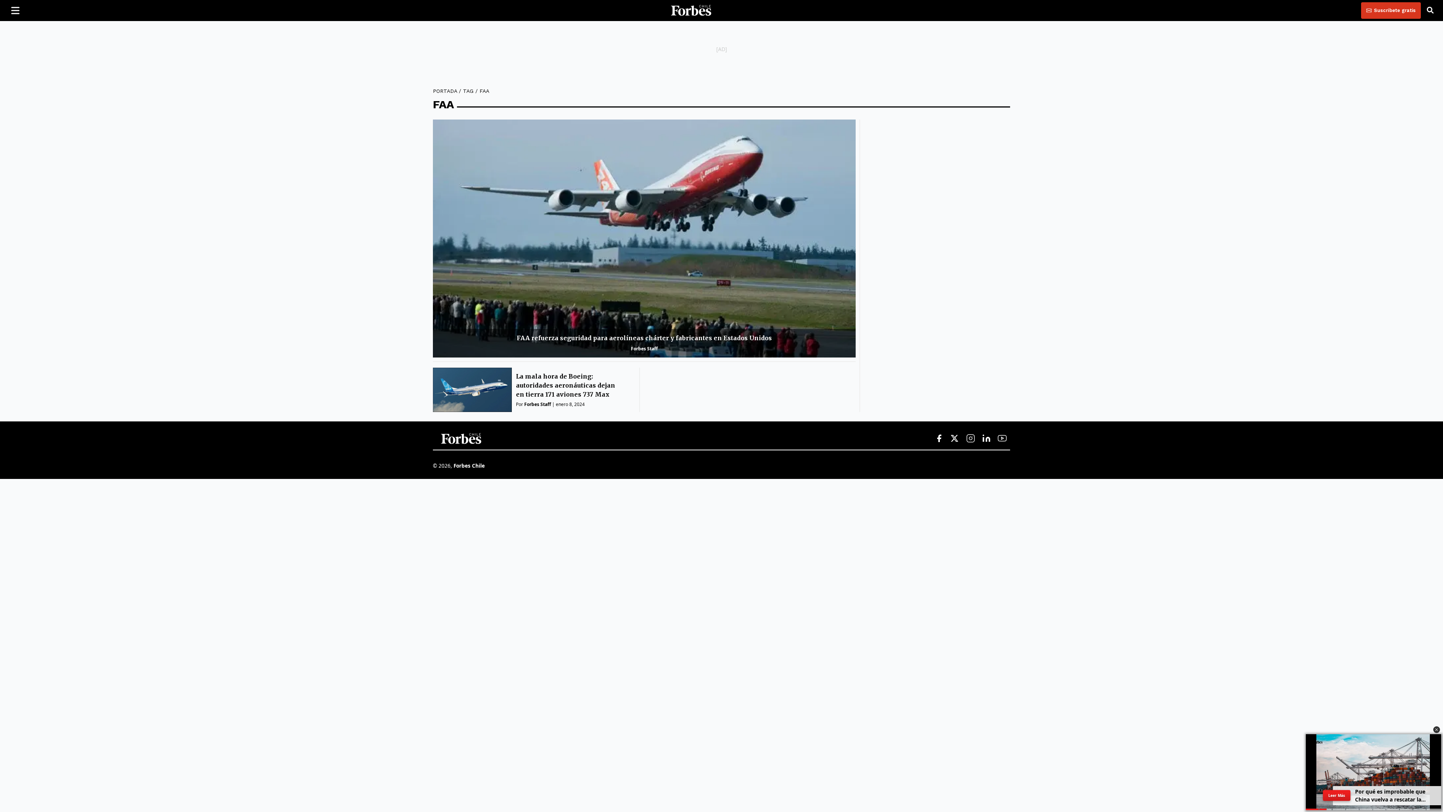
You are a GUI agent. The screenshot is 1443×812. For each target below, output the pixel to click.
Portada (445, 91)
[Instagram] (970, 439)
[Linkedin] (986, 439)
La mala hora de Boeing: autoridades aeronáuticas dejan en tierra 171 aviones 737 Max (565, 385)
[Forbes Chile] (691, 10)
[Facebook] (939, 439)
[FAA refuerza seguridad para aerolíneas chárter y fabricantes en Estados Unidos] (644, 239)
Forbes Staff (644, 348)
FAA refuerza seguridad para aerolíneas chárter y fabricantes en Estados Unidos (644, 338)
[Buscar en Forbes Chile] (1430, 10)
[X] (954, 439)
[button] (1436, 729)
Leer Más (1336, 795)
